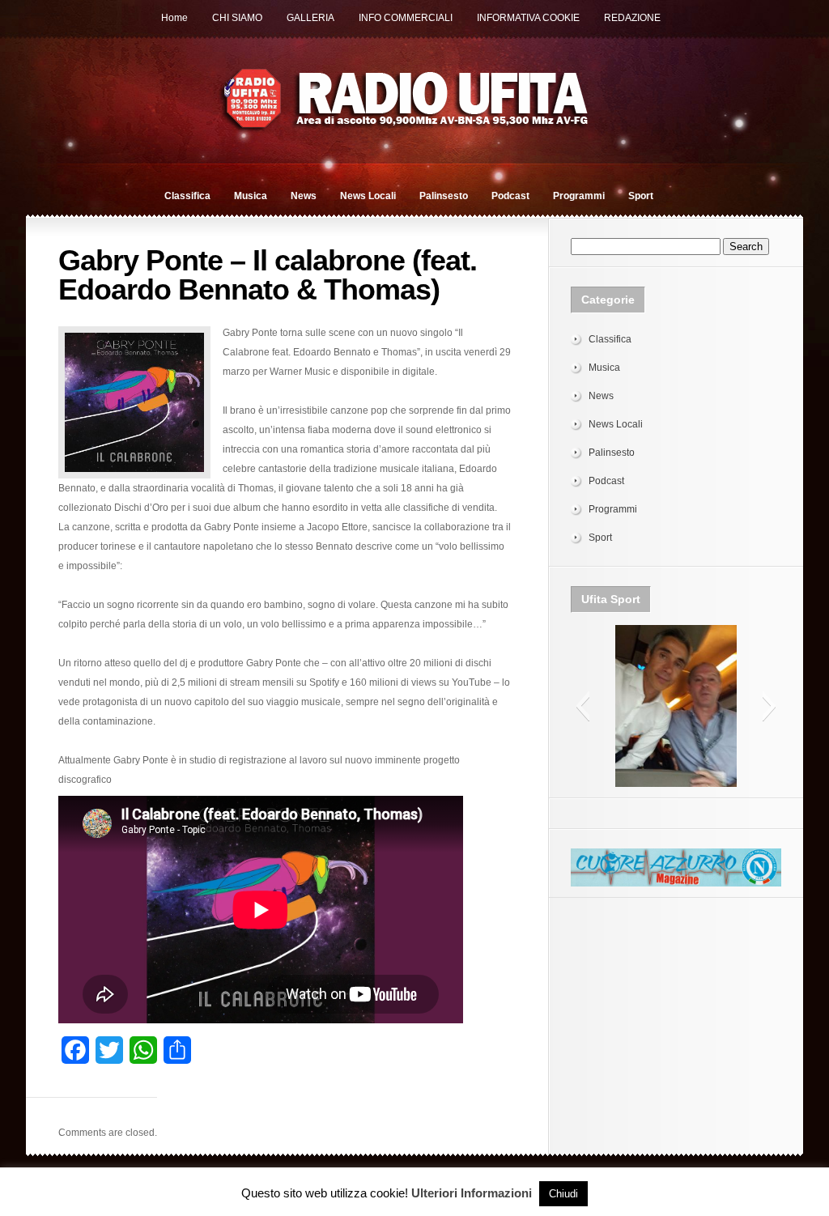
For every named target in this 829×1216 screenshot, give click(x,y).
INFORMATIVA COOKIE (528, 17)
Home (174, 17)
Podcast (510, 196)
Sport (640, 196)
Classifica (187, 196)
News (304, 196)
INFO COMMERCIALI (406, 17)
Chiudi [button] (563, 1194)
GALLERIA (310, 17)
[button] (582, 706)
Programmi (579, 196)
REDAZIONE (632, 17)
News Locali (368, 196)
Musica (250, 196)
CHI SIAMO (237, 17)
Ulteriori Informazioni (471, 1193)
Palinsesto (443, 196)
